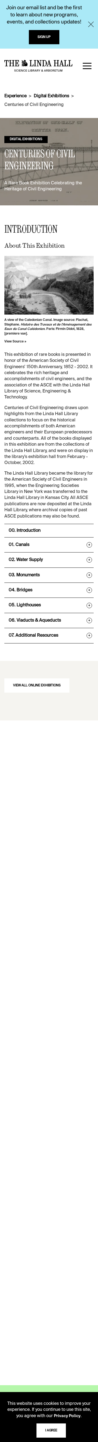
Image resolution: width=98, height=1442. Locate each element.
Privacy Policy (67, 1416)
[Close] (91, 24)
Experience (15, 96)
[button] (87, 65)
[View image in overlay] (49, 285)
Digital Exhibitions (51, 96)
